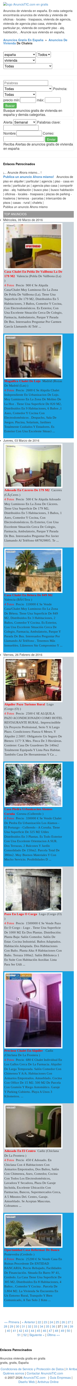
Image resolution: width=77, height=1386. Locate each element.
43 (26, 1330)
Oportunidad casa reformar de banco (32, 1250)
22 (39, 1322)
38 (65, 1326)
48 (56, 1330)
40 (8, 1330)
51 (19, 1335)
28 (5, 1326)
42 (20, 1330)
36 (53, 1326)
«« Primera (11, 1322)
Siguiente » (36, 1335)
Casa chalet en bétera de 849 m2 (28, 595)
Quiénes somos (13, 1373)
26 (63, 1322)
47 (50, 1330)
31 (23, 1326)
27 (69, 1322)
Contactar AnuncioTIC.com (45, 1373)
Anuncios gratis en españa (23, 40)
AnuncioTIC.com (34, 1377)
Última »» (53, 1335)
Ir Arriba (71, 1369)
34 (41, 1326)
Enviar (51, 139)
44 (32, 1330)
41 (14, 1330)
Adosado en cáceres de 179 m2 (27, 490)
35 (47, 1326)
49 (62, 1330)
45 (38, 1330)
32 (29, 1326)
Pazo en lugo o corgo (20, 914)
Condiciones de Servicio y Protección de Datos (32, 1369)
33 (35, 1326)
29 (11, 1326)
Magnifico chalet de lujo (22, 381)
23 (45, 1322)
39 (71, 1326)
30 (17, 1326)
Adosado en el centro (20, 1151)
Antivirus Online (48, 1382)
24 (51, 1322)
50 (68, 1330)
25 (57, 1322)
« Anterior (28, 1322)
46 (44, 1330)
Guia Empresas (60, 1377)
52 (25, 1335)
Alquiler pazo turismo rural (24, 704)
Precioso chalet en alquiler (24, 1050)
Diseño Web (26, 1382)
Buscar (10, 105)
